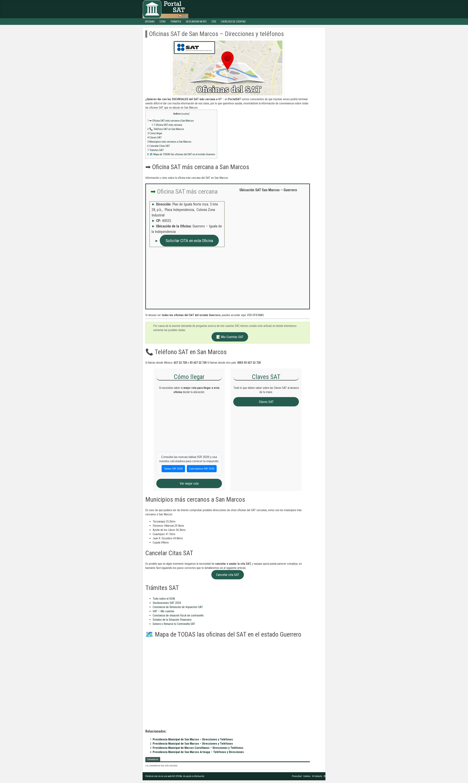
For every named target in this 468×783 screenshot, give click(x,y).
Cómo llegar (154, 133)
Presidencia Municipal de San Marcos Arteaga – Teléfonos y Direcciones (198, 752)
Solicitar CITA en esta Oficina (189, 240)
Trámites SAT (155, 150)
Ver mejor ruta (189, 483)
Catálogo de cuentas (233, 21)
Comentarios (152, 759)
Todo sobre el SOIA (164, 598)
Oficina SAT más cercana (167, 125)
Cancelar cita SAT (227, 575)
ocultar (185, 113)
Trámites (175, 21)
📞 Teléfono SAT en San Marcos (165, 129)
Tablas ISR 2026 (173, 468)
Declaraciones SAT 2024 (167, 603)
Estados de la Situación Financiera (172, 619)
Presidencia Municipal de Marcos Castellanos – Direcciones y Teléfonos (198, 748)
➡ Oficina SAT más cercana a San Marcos (170, 120)
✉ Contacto (317, 776)
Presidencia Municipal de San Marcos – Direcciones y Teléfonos (193, 739)
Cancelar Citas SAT (158, 146)
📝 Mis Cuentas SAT (229, 337)
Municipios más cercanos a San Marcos (169, 141)
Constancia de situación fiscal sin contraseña (178, 615)
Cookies (306, 776)
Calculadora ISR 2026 (201, 468)
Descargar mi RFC (196, 21)
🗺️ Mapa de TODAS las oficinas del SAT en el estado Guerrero (181, 154)
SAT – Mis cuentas (163, 611)
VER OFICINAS (255, 315)
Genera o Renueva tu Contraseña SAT (174, 624)
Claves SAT (154, 137)
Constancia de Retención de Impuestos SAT (178, 607)
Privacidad (297, 776)
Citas (162, 21)
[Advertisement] (268, 221)
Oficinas (150, 21)
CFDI (214, 21)
